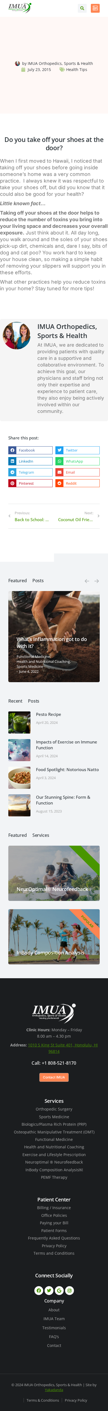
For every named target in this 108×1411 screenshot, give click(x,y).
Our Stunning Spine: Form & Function (63, 800)
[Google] (59, 1290)
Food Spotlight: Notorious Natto (67, 769)
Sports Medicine (30, 666)
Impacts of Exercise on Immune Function (66, 744)
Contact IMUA (54, 1077)
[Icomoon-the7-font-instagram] (69, 1290)
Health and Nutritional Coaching (43, 661)
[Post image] (19, 722)
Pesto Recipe (48, 714)
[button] (30, 450)
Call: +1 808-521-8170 (54, 1063)
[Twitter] (49, 1290)
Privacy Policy (76, 1400)
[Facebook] (38, 1290)
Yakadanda (54, 1389)
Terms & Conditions (43, 1400)
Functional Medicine (33, 656)
